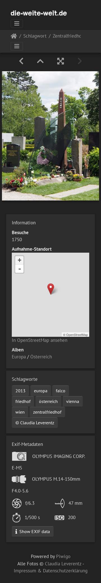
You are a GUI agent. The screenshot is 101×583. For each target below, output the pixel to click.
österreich (48, 401)
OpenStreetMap (77, 334)
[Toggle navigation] (17, 23)
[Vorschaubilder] (40, 61)
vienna (72, 401)
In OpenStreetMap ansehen (39, 340)
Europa (19, 357)
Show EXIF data (34, 531)
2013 (20, 390)
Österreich (41, 357)
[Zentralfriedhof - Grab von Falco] (50, 289)
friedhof (23, 401)
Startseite (14, 37)
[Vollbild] (60, 61)
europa (40, 390)
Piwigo (63, 556)
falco (60, 390)
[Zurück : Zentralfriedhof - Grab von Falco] (21, 61)
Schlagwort (35, 36)
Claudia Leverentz (63, 564)
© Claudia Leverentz (34, 422)
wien (20, 412)
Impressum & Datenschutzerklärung (51, 571)
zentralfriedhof (47, 412)
